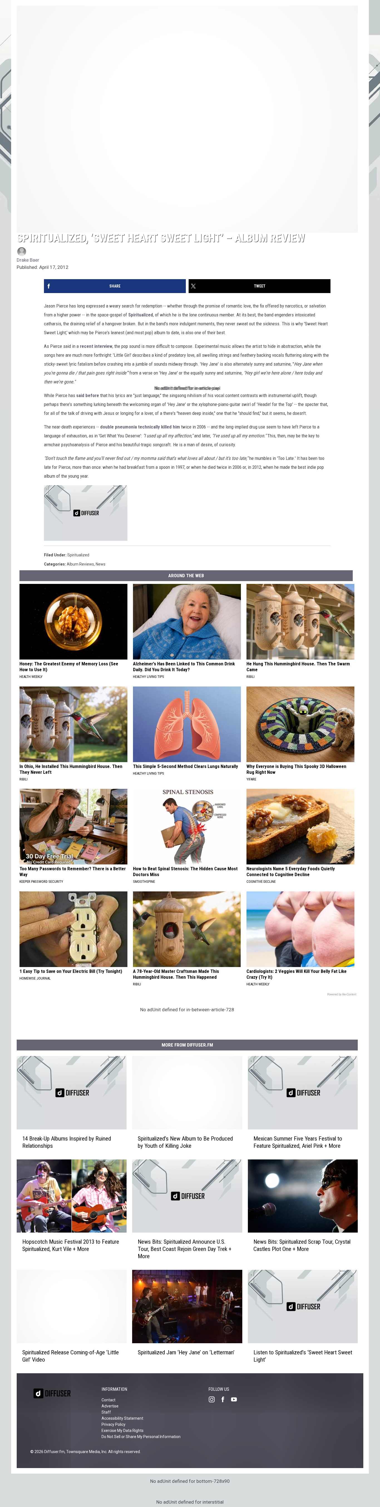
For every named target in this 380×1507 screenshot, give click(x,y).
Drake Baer (28, 260)
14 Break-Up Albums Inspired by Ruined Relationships (66, 1142)
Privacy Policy (113, 1424)
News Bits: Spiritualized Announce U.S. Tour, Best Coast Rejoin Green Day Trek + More (184, 1249)
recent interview (96, 346)
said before (87, 395)
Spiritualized (140, 315)
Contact (108, 1400)
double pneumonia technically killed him (140, 427)
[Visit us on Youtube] (236, 1399)
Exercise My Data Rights (123, 1430)
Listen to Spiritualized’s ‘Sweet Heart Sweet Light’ (302, 1356)
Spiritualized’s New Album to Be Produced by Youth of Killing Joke (185, 1142)
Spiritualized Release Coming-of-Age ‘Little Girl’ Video (70, 1356)
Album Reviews (80, 564)
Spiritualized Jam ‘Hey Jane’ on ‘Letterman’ (186, 1352)
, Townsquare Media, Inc (86, 1451)
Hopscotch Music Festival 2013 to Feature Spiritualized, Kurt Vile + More (70, 1245)
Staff (106, 1412)
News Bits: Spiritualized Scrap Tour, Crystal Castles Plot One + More (302, 1245)
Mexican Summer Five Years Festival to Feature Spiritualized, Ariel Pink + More (297, 1142)
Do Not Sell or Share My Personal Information (141, 1436)
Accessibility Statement (122, 1418)
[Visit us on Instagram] (213, 1399)
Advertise (110, 1406)
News (100, 564)
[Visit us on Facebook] (225, 1399)
